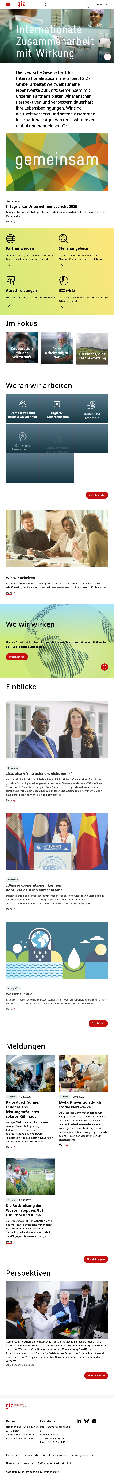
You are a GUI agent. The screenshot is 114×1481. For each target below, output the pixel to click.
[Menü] (8, 4)
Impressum (12, 1455)
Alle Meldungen (96, 1259)
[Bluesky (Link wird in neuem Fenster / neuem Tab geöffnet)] (86, 1422)
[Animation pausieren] (107, 56)
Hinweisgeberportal (82, 1455)
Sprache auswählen (102, 4)
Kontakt (28, 1463)
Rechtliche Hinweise (54, 1455)
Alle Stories (98, 1023)
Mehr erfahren (96, 1375)
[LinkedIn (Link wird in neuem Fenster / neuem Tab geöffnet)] (78, 1422)
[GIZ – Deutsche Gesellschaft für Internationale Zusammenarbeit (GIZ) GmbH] (21, 4)
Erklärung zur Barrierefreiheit (54, 1463)
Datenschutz (31, 1455)
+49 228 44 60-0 (25, 1434)
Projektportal (17, 656)
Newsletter (12, 1463)
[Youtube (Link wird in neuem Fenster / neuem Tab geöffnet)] (94, 1422)
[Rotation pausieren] (104, 667)
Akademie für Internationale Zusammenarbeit (32, 1471)
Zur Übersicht (97, 495)
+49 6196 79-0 (58, 1438)
